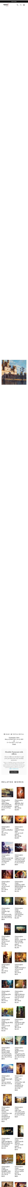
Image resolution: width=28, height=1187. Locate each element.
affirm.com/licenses (13, 768)
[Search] (17, 5)
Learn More (14, 772)
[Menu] (24, 5)
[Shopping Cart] (20, 5)
